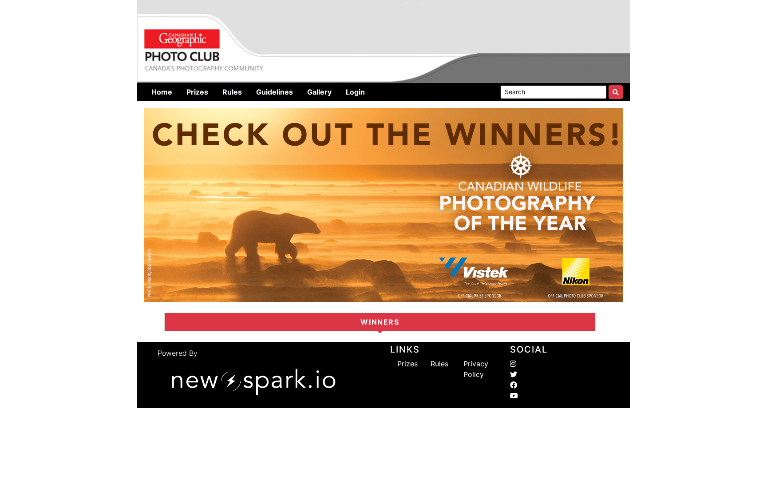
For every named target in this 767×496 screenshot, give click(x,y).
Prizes (407, 363)
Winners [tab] (379, 321)
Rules (439, 363)
